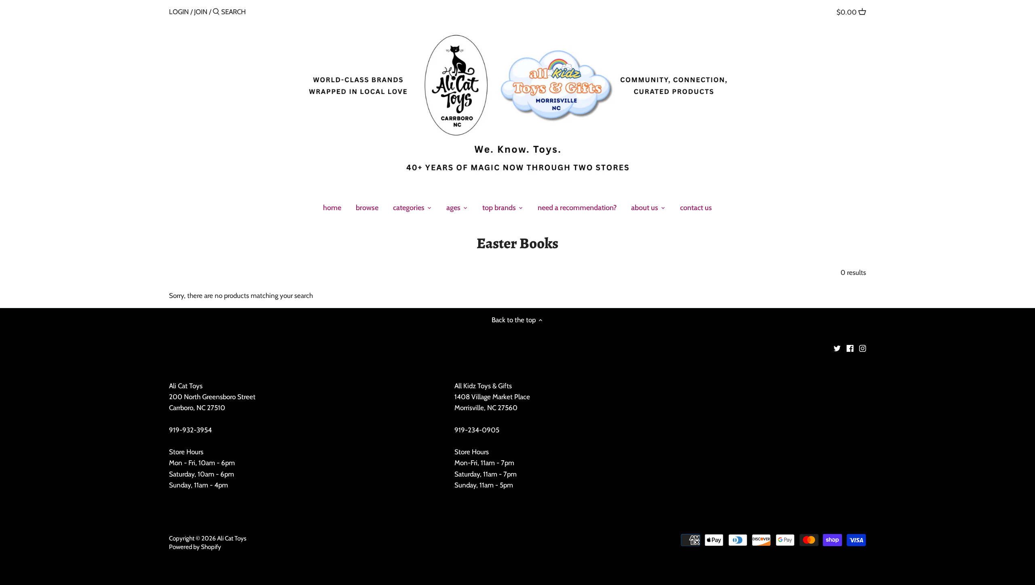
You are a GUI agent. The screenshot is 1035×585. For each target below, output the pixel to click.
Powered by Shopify (195, 547)
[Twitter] (837, 348)
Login (179, 12)
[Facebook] (850, 348)
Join (200, 12)
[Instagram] (862, 348)
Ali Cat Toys (231, 538)
